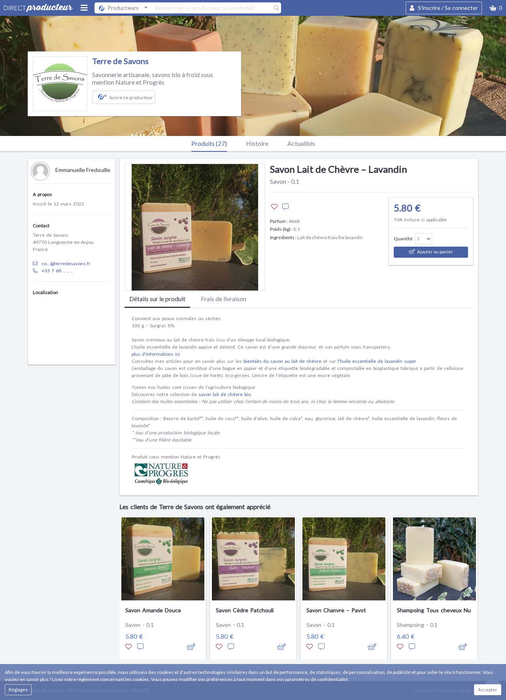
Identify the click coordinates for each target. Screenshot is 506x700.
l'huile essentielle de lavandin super (377, 361)
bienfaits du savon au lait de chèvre (282, 361)
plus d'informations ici (156, 354)
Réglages (18, 689)
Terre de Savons (120, 61)
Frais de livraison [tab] (223, 298)
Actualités (301, 143)
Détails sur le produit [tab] (157, 298)
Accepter (487, 689)
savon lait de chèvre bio (224, 394)
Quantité (403, 239)
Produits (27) (209, 143)
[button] (495, 8)
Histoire (257, 143)
